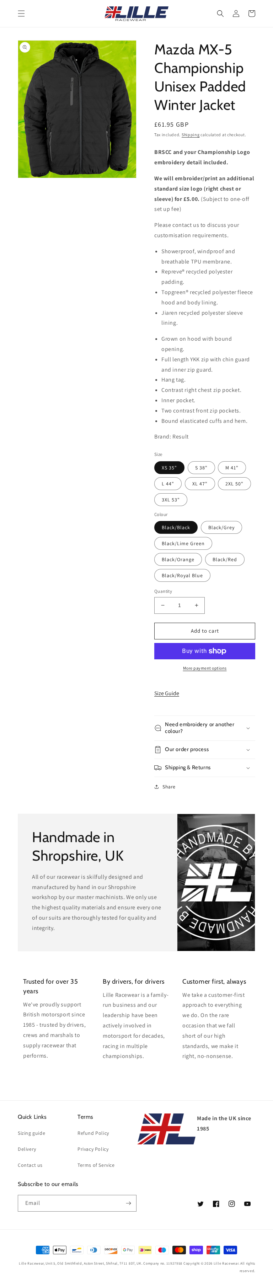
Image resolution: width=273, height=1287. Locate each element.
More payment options (205, 668)
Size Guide (166, 693)
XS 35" (169, 467)
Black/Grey (221, 527)
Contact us (30, 1165)
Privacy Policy (92, 1149)
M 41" (232, 467)
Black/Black (176, 527)
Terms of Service (96, 1165)
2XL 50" (234, 483)
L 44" (168, 483)
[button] (21, 13)
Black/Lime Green (183, 543)
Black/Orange (178, 559)
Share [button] (169, 786)
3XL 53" (171, 499)
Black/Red (225, 559)
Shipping (191, 134)
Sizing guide (31, 1133)
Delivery (27, 1149)
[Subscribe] (128, 1203)
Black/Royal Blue (182, 575)
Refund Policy (93, 1133)
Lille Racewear (226, 1263)
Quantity (163, 591)
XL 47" (200, 483)
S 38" (201, 467)
